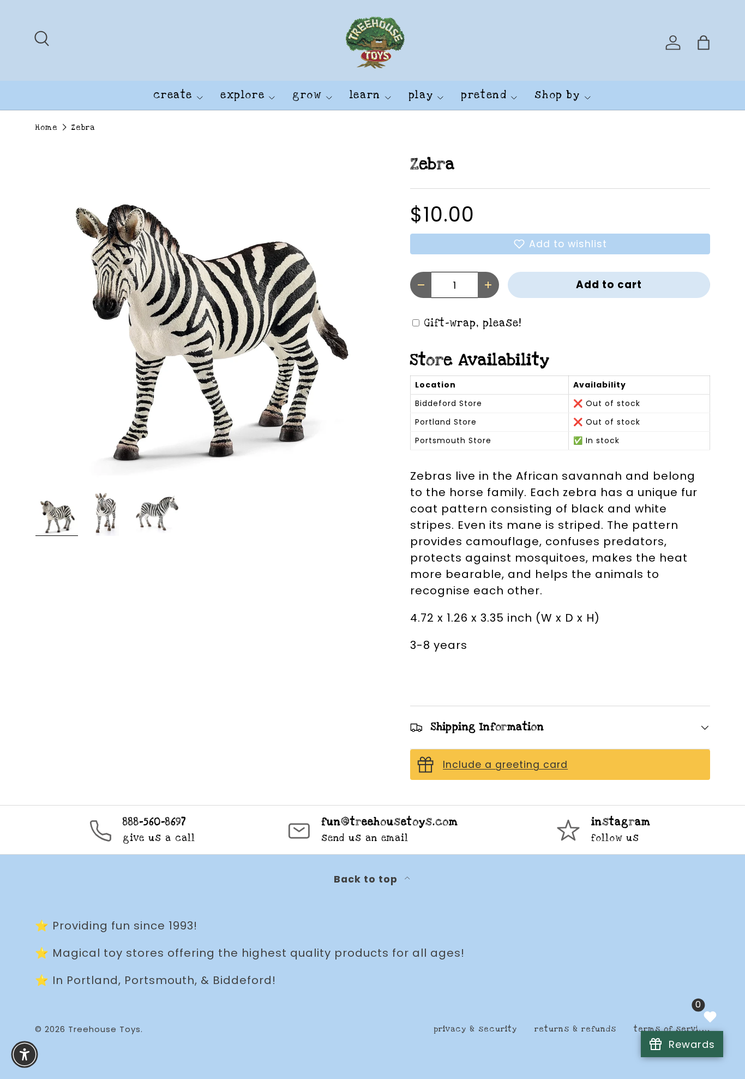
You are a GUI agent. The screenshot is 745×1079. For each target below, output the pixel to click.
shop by (557, 95)
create (173, 95)
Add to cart (609, 284)
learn (365, 95)
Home (46, 127)
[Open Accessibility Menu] (24, 1054)
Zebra (83, 127)
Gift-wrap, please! (472, 323)
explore (242, 95)
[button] (560, 244)
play (420, 95)
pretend (484, 95)
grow (306, 95)
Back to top (367, 879)
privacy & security (475, 1029)
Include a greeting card (505, 764)
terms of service (672, 1029)
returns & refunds (575, 1029)
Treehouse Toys (104, 1029)
